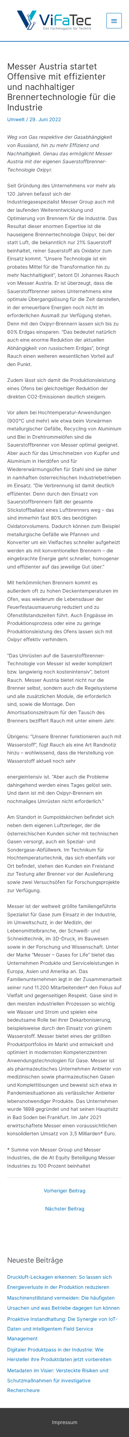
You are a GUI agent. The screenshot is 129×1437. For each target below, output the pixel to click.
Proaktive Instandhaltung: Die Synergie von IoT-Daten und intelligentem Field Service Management (62, 1329)
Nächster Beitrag (64, 1209)
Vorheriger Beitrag (64, 1191)
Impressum (64, 1422)
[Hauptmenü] (114, 20)
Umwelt (16, 119)
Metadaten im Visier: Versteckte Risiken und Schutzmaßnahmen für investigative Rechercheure (57, 1380)
